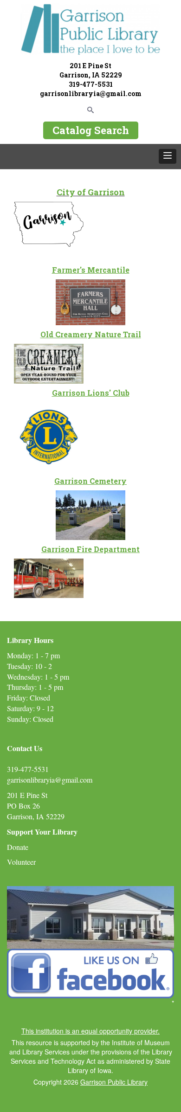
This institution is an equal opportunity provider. (90, 1030)
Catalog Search (90, 130)
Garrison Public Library (114, 1081)
